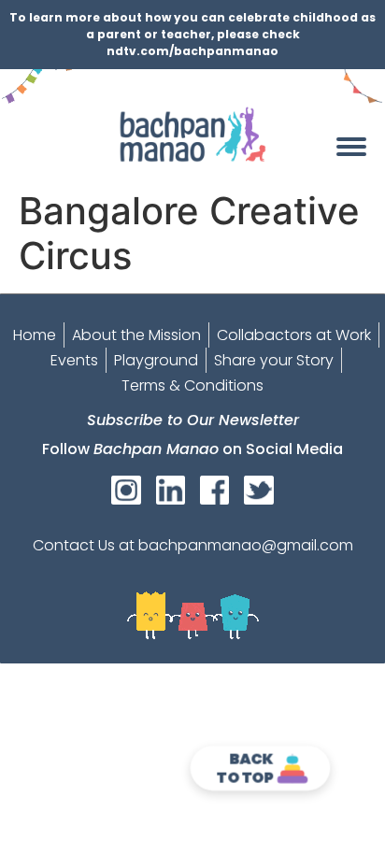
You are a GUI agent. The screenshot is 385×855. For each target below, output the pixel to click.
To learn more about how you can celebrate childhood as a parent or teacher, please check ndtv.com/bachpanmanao (192, 34)
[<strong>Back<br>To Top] (293, 768)
